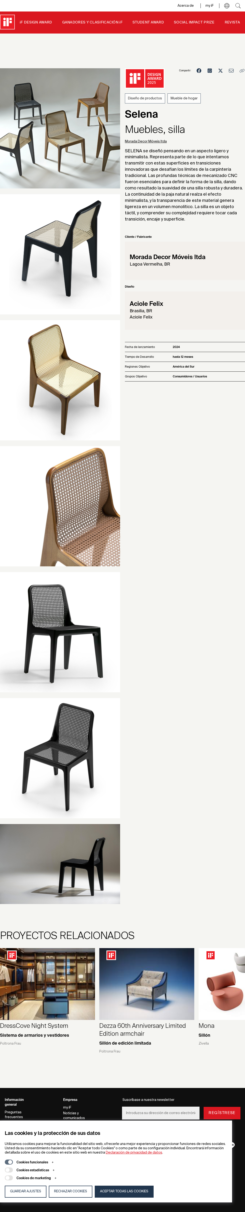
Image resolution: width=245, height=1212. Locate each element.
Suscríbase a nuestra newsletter (148, 1100)
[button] (227, 5)
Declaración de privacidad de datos (134, 1152)
